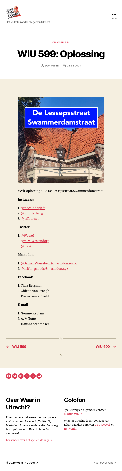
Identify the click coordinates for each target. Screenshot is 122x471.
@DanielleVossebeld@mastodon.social (49, 263)
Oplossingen (61, 42)
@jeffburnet (30, 219)
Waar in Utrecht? (27, 462)
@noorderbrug (32, 213)
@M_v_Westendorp (35, 241)
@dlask (26, 246)
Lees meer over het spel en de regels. (29, 440)
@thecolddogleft (33, 208)
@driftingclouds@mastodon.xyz (44, 269)
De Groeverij (103, 424)
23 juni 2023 (74, 65)
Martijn (55, 65)
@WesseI (27, 236)
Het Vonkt (70, 428)
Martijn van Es (73, 414)
